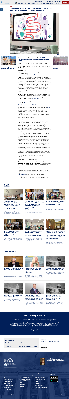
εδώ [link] (25, 102)
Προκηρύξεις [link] (58, 3)
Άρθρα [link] (47, 3)
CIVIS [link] (48, 107)
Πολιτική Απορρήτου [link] (52, 394)
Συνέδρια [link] (38, 3)
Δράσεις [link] (22, 3)
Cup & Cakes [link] (43, 57)
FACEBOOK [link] (8, 346)
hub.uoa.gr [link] (52, 374)
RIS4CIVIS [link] (34, 104)
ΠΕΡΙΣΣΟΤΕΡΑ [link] (34, 330)
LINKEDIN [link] (28, 346)
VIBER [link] (35, 346)
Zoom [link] (22, 69)
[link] (1, 9)
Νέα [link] (19, 3)
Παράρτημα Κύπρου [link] (38, 1)
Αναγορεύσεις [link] (27, 3)
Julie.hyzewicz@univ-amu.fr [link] (28, 74)
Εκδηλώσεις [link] (33, 3)
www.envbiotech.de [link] (35, 98)
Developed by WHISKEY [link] (61, 394)
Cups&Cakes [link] (21, 104)
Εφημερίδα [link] (46, 1)
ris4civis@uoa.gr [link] (22, 174)
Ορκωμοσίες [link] (52, 3)
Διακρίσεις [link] (43, 3)
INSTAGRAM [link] (22, 346)
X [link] (14, 346)
